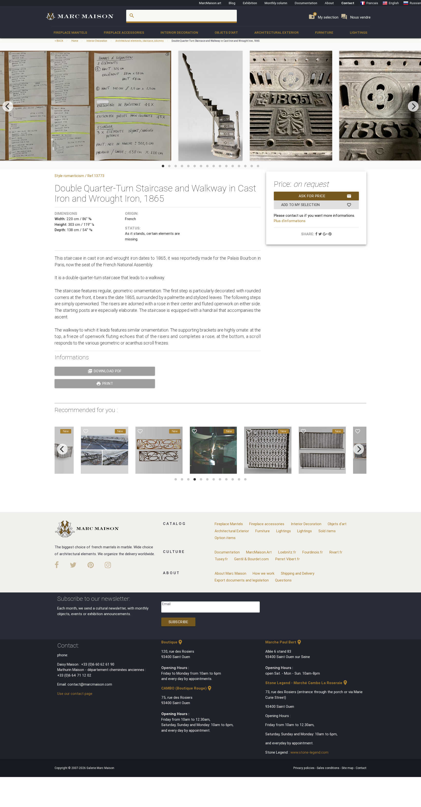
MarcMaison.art (210, 3)
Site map (348, 768)
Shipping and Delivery (297, 573)
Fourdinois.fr (312, 552)
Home (75, 40)
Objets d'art (226, 32)
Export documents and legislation (242, 580)
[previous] (7, 106)
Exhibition (250, 3)
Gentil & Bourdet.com (251, 559)
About (329, 3)
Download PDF (105, 371)
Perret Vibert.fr (287, 559)
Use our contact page (74, 693)
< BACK (59, 40)
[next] (413, 106)
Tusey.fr (221, 559)
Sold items (327, 531)
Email (166, 603)
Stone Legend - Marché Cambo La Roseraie (306, 682)
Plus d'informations (290, 220)
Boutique (172, 642)
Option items (225, 537)
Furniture (324, 32)
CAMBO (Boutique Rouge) (186, 688)
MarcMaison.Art (259, 552)
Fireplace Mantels (70, 32)
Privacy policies (304, 768)
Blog (232, 3)
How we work (263, 573)
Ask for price (325, 196)
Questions (283, 580)
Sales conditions (328, 768)
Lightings (358, 32)
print (104, 383)
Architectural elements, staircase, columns (139, 40)
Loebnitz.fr (287, 552)
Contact (347, 3)
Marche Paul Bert (283, 642)
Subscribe (178, 622)
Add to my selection (316, 204)
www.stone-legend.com (309, 752)
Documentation (306, 3)
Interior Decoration (179, 32)
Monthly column (276, 3)
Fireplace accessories (124, 32)
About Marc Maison (230, 573)
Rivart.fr (335, 552)
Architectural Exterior (276, 32)
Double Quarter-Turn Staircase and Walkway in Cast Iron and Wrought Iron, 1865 (215, 40)
